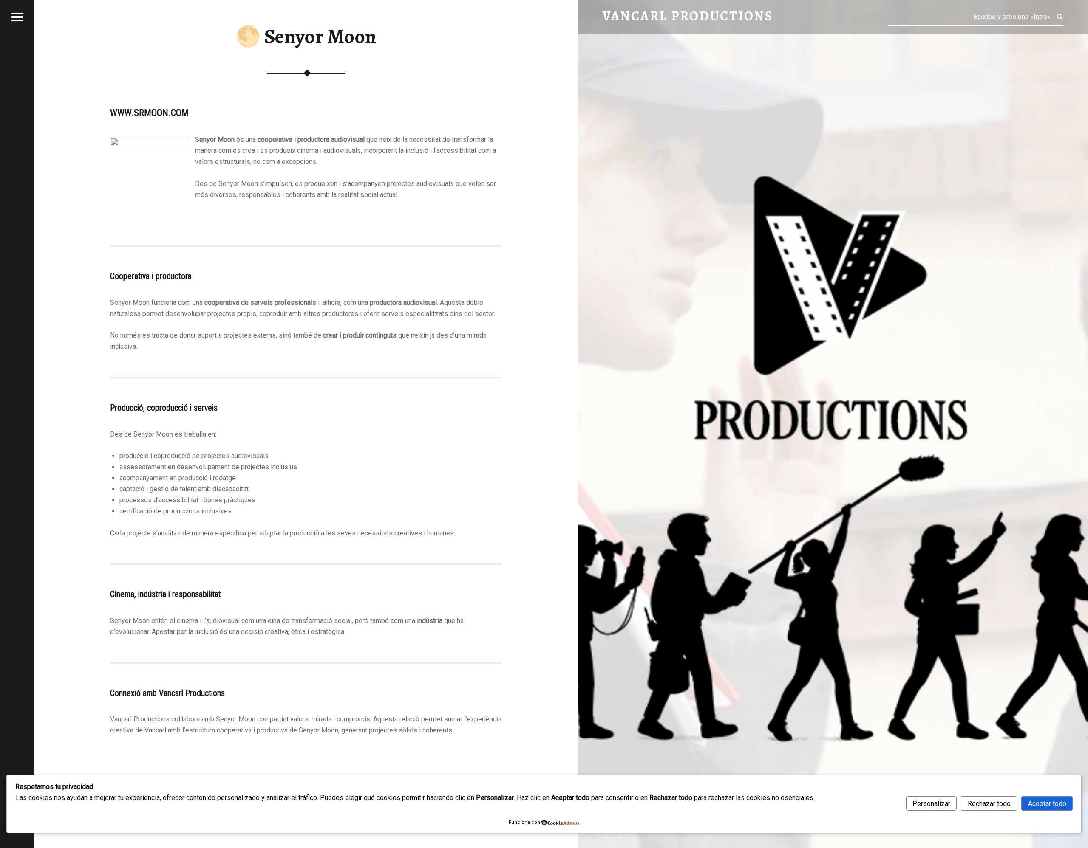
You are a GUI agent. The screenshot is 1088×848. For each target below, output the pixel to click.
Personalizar (931, 804)
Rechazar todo (989, 804)
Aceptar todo (1047, 804)
